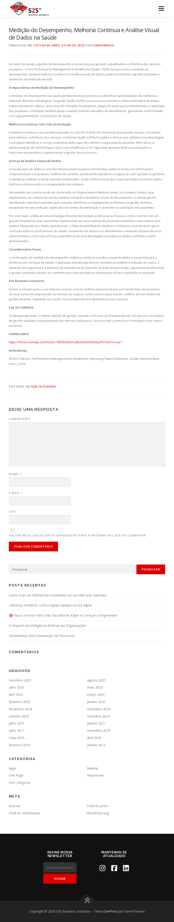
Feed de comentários (24, 813)
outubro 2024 (19, 716)
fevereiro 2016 (19, 745)
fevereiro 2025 (19, 702)
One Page (16, 775)
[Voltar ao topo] (87, 901)
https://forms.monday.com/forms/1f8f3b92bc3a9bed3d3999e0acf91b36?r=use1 (65, 342)
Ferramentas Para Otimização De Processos (42, 636)
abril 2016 (94, 738)
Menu (161, 8)
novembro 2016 (98, 730)
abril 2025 (16, 694)
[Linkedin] (126, 868)
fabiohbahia (103, 45)
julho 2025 (16, 687)
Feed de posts (97, 806)
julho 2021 (16, 723)
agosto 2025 (96, 680)
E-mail (16, 493)
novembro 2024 (98, 709)
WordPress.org (98, 813)
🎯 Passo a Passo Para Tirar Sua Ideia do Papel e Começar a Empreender (63, 615)
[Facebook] (114, 868)
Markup (92, 768)
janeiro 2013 (96, 745)
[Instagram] (102, 868)
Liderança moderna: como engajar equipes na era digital (50, 605)
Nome (15, 474)
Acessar (14, 806)
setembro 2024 (98, 716)
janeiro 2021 (96, 723)
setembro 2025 (20, 680)
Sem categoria (43, 386)
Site (12, 512)
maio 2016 (16, 738)
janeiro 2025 (96, 702)
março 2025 (96, 694)
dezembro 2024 (20, 709)
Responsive (95, 775)
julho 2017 (16, 730)
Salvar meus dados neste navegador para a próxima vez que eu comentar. (78, 535)
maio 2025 (95, 687)
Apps (12, 768)
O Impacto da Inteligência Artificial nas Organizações (47, 625)
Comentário (20, 419)
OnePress (110, 911)
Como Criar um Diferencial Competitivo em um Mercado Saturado (57, 595)
